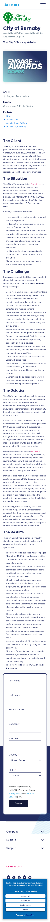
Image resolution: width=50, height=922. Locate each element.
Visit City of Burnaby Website (19, 42)
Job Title (13, 738)
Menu (43, 4)
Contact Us (13, 866)
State (11, 770)
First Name (14, 680)
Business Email (16, 709)
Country (13, 754)
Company (14, 724)
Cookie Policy (19, 891)
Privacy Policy (31, 891)
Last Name (14, 695)
